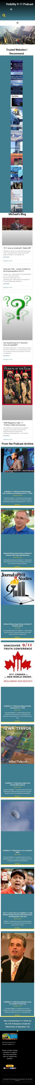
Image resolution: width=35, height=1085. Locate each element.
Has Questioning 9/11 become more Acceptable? (15, 344)
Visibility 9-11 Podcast (19, 4)
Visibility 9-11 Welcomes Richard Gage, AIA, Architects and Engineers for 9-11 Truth (17, 492)
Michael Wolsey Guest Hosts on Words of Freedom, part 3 (18, 625)
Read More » (6, 257)
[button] (11, 9)
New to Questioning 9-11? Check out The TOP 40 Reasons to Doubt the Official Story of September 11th (17, 1024)
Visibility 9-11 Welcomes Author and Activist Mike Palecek (17, 784)
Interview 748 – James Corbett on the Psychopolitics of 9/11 (16, 270)
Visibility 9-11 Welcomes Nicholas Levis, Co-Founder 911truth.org (17, 1003)
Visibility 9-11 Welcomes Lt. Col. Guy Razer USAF (17, 851)
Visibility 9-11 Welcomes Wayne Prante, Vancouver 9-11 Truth (17, 707)
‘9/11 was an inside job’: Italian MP (17, 248)
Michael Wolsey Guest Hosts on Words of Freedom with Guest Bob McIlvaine (18, 554)
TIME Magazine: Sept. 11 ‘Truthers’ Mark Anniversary (14, 424)
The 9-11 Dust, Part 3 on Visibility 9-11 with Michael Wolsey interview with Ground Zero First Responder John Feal (17, 914)
